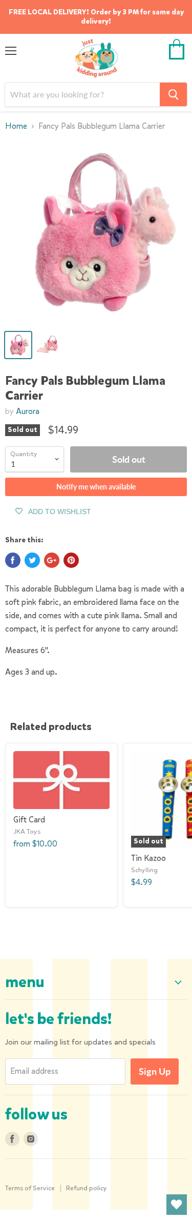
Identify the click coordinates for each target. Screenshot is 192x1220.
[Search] (173, 94)
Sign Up (154, 1071)
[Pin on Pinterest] (71, 560)
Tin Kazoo (148, 858)
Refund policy (86, 1188)
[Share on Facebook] (12, 560)
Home (16, 126)
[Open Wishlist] (176, 1204)
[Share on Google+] (51, 560)
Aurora (27, 411)
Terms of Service (30, 1188)
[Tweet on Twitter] (32, 560)
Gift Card (29, 819)
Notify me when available (96, 486)
